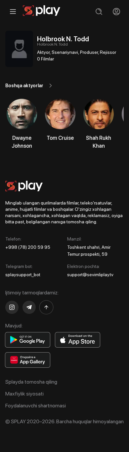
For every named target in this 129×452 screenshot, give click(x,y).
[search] (98, 11)
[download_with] (27, 339)
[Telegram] (29, 307)
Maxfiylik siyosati (24, 394)
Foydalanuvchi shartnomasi (35, 405)
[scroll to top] (46, 307)
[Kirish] (116, 11)
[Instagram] (12, 307)
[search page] (98, 11)
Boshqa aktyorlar (24, 85)
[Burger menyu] (12, 11)
